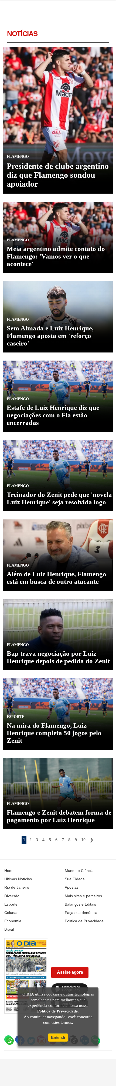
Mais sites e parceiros (83, 896)
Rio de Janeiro (16, 887)
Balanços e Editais (80, 904)
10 (83, 839)
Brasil (9, 929)
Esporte (11, 904)
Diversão (11, 896)
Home (9, 870)
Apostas (72, 887)
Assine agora (70, 972)
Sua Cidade (75, 879)
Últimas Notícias (18, 879)
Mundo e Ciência (79, 870)
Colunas (11, 912)
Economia (12, 921)
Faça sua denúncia (81, 912)
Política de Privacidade (84, 921)
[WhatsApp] (8, 1039)
